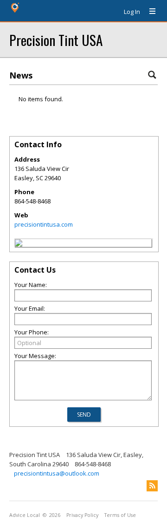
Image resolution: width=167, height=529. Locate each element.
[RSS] (152, 485)
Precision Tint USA (56, 40)
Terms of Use (120, 515)
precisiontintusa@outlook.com (56, 473)
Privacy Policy (82, 515)
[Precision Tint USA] (18, 244)
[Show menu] (149, 11)
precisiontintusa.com (43, 224)
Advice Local (24, 515)
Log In (132, 11)
